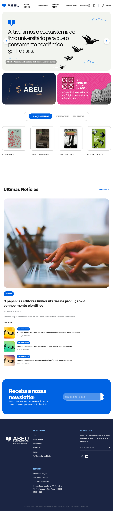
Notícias (84, 5)
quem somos (27, 5)
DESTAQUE (62, 116)
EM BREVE (78, 116)
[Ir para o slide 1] (53, 67)
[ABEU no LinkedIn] (94, 5)
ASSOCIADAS (43, 5)
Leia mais (8, 322)
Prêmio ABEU (55, 5)
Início (35, 435)
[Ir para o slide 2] (55, 67)
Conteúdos (71, 5)
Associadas (37, 443)
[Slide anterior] (6, 41)
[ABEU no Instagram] (89, 5)
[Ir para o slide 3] (58, 67)
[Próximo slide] (107, 41)
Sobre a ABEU (38, 439)
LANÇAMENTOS (40, 116)
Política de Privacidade (42, 456)
